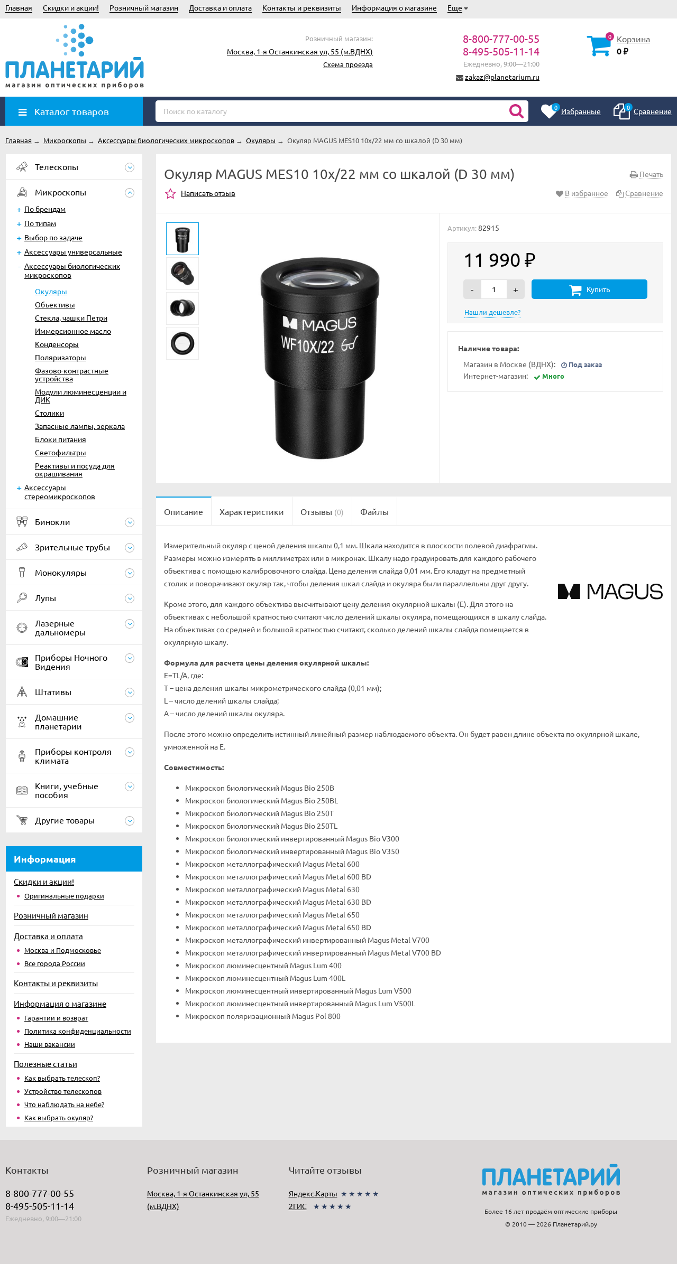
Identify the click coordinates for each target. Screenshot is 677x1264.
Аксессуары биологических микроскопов (72, 270)
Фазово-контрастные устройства (71, 374)
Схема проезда (348, 64)
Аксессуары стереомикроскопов (59, 491)
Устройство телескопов (63, 1091)
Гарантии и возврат (56, 1017)
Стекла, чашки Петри (71, 317)
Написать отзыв (208, 193)
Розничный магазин (143, 7)
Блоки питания (60, 439)
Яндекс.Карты (313, 1193)
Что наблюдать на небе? (64, 1104)
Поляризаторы (60, 357)
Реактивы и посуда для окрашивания (75, 469)
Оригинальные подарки (64, 895)
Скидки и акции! (71, 7)
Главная (18, 7)
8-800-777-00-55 (501, 38)
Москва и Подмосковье (62, 949)
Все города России (54, 963)
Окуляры (51, 291)
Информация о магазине (394, 7)
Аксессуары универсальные (73, 251)
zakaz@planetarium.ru (502, 76)
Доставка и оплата (220, 7)
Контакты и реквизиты (301, 7)
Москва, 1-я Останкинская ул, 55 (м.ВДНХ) (300, 51)
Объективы (55, 304)
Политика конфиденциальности (77, 1030)
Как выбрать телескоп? (62, 1077)
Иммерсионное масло (73, 330)
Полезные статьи (45, 1064)
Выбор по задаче (53, 237)
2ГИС (298, 1206)
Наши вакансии (49, 1044)
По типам (40, 223)
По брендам (45, 208)
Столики (49, 412)
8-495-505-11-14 (501, 51)
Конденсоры (57, 344)
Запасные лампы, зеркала (80, 425)
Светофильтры (60, 452)
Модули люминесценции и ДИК (80, 395)
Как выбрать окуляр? (58, 1117)
